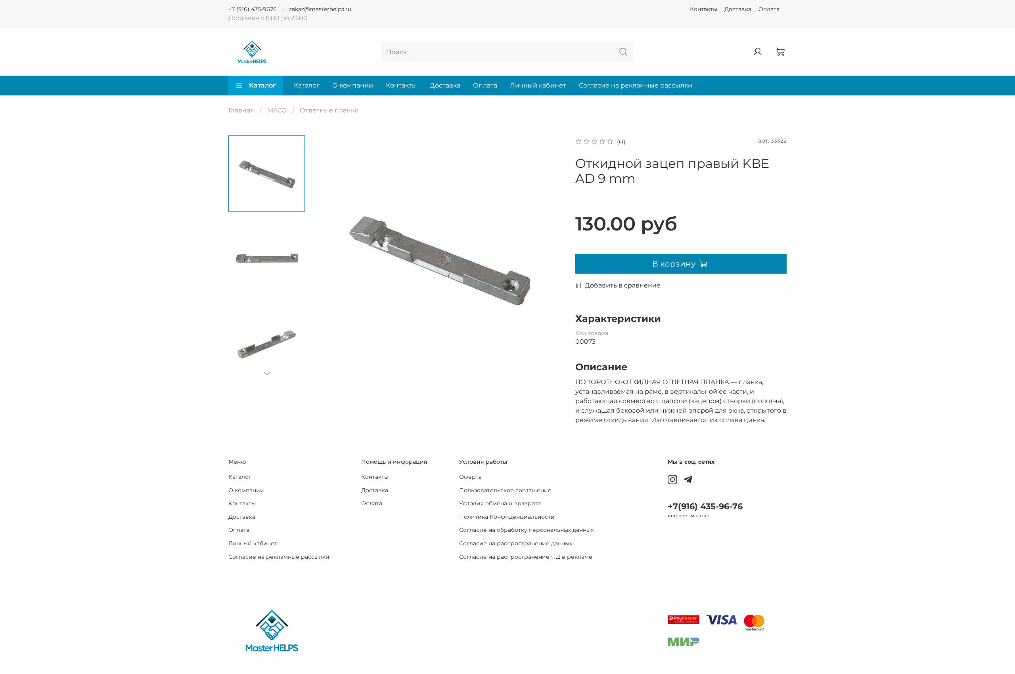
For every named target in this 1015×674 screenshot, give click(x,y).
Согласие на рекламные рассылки (635, 85)
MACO (277, 110)
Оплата (768, 9)
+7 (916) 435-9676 (252, 9)
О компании (352, 85)
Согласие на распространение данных (515, 543)
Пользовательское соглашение (505, 490)
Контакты (703, 9)
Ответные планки (329, 110)
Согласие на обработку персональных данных (526, 529)
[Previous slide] (331, 259)
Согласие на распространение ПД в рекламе (525, 556)
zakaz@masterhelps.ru (320, 9)
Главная (241, 110)
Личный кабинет (538, 85)
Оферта (470, 476)
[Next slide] (266, 373)
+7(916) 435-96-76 (705, 506)
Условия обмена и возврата (500, 503)
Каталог (262, 85)
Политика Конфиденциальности (507, 516)
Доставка (737, 9)
